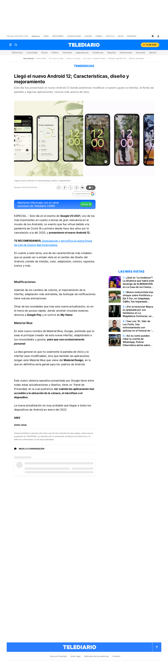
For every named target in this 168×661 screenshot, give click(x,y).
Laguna (88, 36)
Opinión (152, 52)
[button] (84, 193)
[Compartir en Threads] (76, 187)
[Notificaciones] (153, 36)
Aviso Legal (75, 656)
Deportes (111, 52)
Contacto (116, 656)
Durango (131, 36)
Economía (140, 52)
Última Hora (17, 52)
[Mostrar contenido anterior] (18, 138)
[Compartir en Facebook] (64, 187)
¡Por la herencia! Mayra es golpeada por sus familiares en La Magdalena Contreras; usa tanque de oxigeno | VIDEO (138, 313)
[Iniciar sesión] (158, 36)
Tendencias (97, 52)
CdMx (46, 36)
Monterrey (58, 36)
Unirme (84, 204)
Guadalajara (74, 36)
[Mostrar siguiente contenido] (149, 138)
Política (54, 52)
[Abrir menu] (10, 45)
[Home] (84, 45)
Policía (44, 52)
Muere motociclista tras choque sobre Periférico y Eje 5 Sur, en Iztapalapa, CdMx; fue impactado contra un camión (138, 298)
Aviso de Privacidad (58, 656)
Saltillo (110, 36)
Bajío (121, 36)
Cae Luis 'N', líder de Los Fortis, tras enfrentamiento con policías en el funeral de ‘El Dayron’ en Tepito (138, 327)
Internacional (126, 52)
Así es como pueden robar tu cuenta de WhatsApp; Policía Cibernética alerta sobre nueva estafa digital (136, 342)
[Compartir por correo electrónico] (82, 187)
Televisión (67, 52)
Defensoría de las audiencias (96, 656)
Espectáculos (82, 52)
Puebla (99, 36)
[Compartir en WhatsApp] (58, 187)
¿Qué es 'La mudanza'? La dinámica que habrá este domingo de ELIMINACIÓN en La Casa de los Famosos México (138, 284)
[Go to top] (156, 647)
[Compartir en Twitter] (70, 187)
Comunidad (32, 52)
